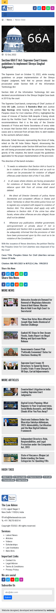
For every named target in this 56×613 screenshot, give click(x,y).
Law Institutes (12, 548)
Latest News (11, 535)
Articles (9, 538)
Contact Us (11, 560)
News (9, 20)
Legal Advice (12, 563)
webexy (50, 610)
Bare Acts (10, 551)
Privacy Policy (12, 569)
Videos (9, 541)
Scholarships (12, 544)
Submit (8, 597)
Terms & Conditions (15, 566)
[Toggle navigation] (5, 14)
